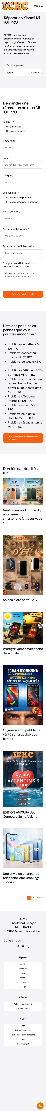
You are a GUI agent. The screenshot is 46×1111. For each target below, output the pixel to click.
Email (7, 158)
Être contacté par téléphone (22, 202)
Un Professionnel (15, 131)
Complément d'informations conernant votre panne (19, 265)
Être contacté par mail (18, 197)
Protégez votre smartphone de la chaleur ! (23, 651)
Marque (8, 175)
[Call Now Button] (40, 1105)
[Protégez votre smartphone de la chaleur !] (23, 628)
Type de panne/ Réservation (19, 246)
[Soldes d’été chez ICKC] (23, 565)
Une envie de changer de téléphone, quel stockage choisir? (21, 877)
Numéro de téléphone (16, 229)
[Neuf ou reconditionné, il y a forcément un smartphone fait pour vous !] (23, 491)
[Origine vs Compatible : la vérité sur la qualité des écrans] (23, 695)
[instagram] (23, 946)
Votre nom (10, 140)
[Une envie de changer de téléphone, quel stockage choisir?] (23, 848)
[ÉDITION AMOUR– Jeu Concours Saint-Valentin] (23, 779)
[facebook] (18, 946)
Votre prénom (11, 211)
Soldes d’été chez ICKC (20, 600)
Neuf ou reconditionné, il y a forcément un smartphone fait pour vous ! (22, 516)
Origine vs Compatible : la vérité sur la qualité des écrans (21, 734)
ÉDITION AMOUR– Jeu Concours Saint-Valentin (21, 814)
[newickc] (15, 3)
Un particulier (13, 126)
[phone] (28, 946)
